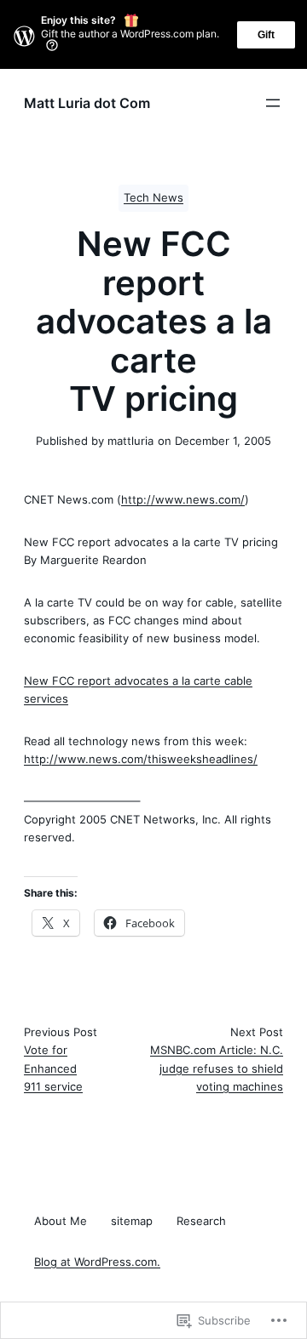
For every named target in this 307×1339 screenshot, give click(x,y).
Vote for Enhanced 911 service (53, 1068)
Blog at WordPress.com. (97, 1262)
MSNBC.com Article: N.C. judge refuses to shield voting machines (216, 1068)
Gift (266, 35)
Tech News (153, 197)
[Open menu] (273, 103)
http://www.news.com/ (183, 499)
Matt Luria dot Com (87, 102)
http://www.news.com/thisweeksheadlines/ (141, 759)
